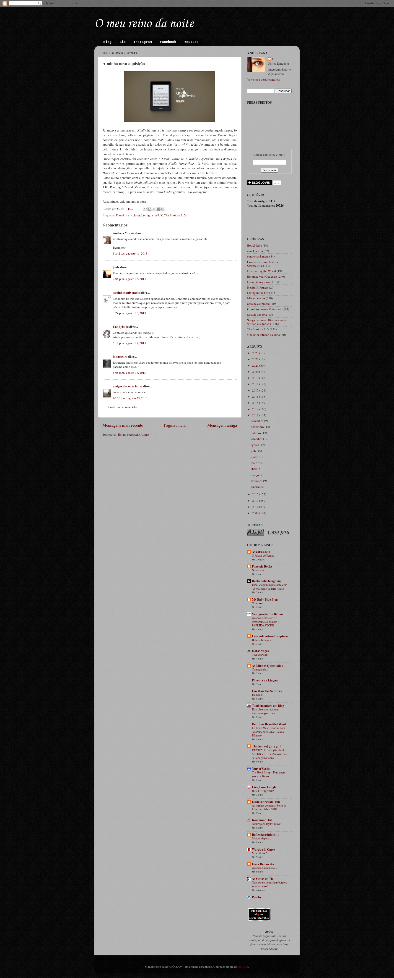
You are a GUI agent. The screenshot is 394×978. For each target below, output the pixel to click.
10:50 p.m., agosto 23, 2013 (130, 398)
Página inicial (175, 425)
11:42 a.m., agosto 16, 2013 (130, 253)
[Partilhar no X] (154, 209)
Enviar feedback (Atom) (133, 434)
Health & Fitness (257, 287)
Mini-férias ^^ (260, 853)
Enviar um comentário (122, 407)
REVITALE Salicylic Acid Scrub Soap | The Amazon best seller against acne (270, 754)
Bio (122, 42)
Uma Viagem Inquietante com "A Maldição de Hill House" (269, 587)
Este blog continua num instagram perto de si (265, 711)
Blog (107, 42)
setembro (257, 439)
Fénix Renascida (263, 864)
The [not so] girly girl (266, 746)
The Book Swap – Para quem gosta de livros (268, 774)
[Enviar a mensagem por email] (145, 209)
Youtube (191, 42)
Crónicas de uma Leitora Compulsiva (262, 264)
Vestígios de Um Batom (267, 614)
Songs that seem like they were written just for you (266, 322)
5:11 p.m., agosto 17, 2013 (129, 343)
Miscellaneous (256, 298)
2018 (255, 384)
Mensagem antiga (222, 425)
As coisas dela (261, 551)
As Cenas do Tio (263, 878)
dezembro (257, 421)
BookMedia (254, 245)
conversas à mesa (258, 256)
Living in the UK (152, 215)
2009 (255, 513)
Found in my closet (128, 215)
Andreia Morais (123, 233)
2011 (255, 501)
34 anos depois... (261, 838)
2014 (255, 409)
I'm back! (257, 695)
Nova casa (258, 570)
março (255, 475)
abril (254, 469)
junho (255, 457)
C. (273, 59)
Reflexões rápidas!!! (265, 834)
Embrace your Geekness (262, 276)
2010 (255, 507)
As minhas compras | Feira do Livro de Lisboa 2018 (269, 807)
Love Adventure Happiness (270, 636)
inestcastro (120, 356)
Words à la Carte (263, 849)
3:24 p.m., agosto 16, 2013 (129, 313)
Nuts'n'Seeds (261, 768)
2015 (255, 403)
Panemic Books (262, 566)
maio (254, 463)
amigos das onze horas (128, 386)
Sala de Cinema (257, 315)
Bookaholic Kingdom (266, 581)
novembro (257, 427)
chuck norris (255, 251)
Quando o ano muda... (264, 868)
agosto (255, 445)
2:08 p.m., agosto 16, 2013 (129, 279)
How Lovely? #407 (263, 791)
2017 (255, 390)
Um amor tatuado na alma (263, 335)
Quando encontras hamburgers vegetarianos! (269, 884)
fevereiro (257, 481)
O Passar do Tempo (263, 555)
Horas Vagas (260, 651)
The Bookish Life (175, 215)
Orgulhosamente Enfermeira (265, 309)
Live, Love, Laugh (264, 787)
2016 (255, 396)
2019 (255, 378)
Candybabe (121, 326)
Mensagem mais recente (122, 425)
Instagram (142, 42)
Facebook (168, 42)
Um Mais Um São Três (267, 691)
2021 (255, 365)
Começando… (260, 669)
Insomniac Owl (262, 820)
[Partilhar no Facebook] (158, 209)
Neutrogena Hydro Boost (266, 824)
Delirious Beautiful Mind (269, 724)
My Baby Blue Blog (265, 599)
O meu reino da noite (143, 23)
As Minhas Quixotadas (267, 665)
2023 (255, 353)
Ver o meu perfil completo (263, 79)
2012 (255, 494)
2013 (255, 415)
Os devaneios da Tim (266, 801)
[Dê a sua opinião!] (150, 209)
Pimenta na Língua (265, 680)
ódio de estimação (258, 304)
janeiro (255, 487)
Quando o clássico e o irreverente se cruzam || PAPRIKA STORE (265, 621)
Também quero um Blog (268, 705)
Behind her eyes (261, 640)
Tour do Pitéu (259, 654)
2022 (255, 359)
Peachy (257, 897)
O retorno (257, 603)
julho (254, 451)
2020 (255, 372)
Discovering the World (261, 271)
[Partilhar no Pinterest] (163, 209)
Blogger (243, 967)
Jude (116, 267)
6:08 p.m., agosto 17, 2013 (129, 373)
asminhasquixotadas (126, 292)
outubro (256, 433)
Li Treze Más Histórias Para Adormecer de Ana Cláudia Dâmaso (268, 731)
